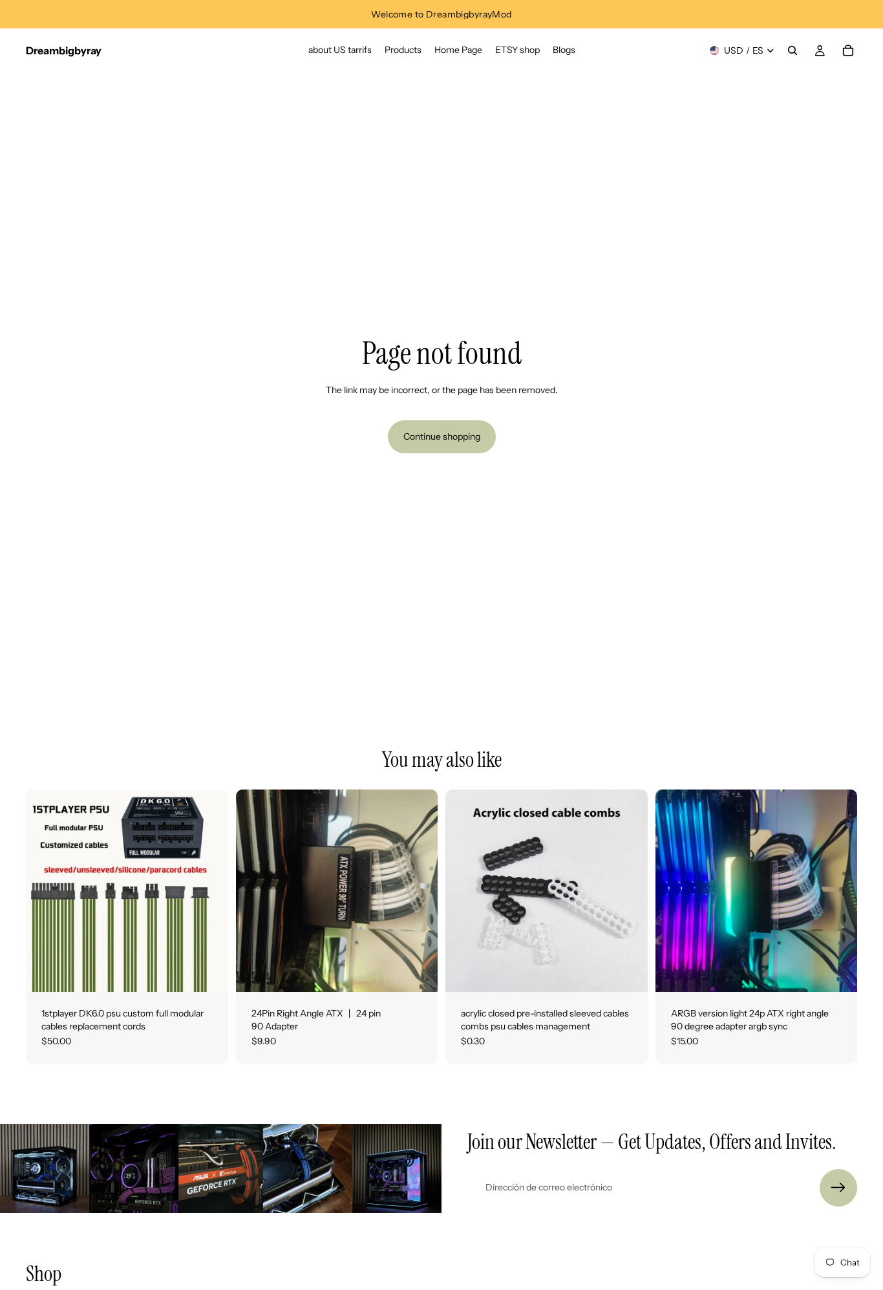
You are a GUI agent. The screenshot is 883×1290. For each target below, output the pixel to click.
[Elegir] (627, 972)
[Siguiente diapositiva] (208, 891)
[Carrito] (848, 50)
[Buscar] (792, 50)
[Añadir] (208, 972)
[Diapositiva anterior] (45, 891)
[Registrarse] (838, 1188)
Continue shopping (441, 436)
